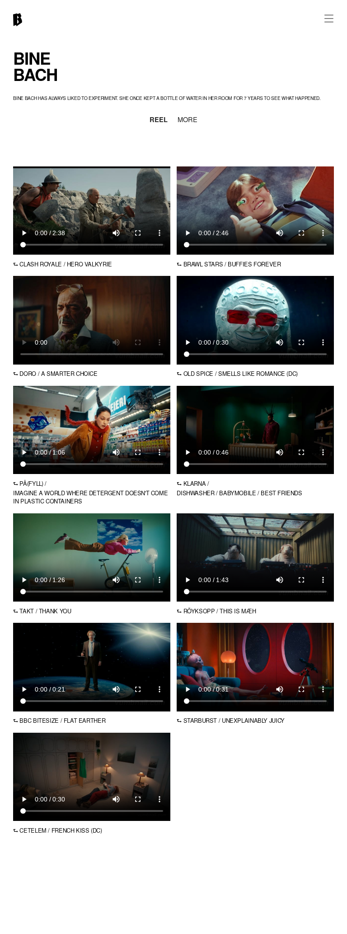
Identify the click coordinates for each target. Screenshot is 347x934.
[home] (17, 19)
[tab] (159, 120)
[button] (329, 18)
